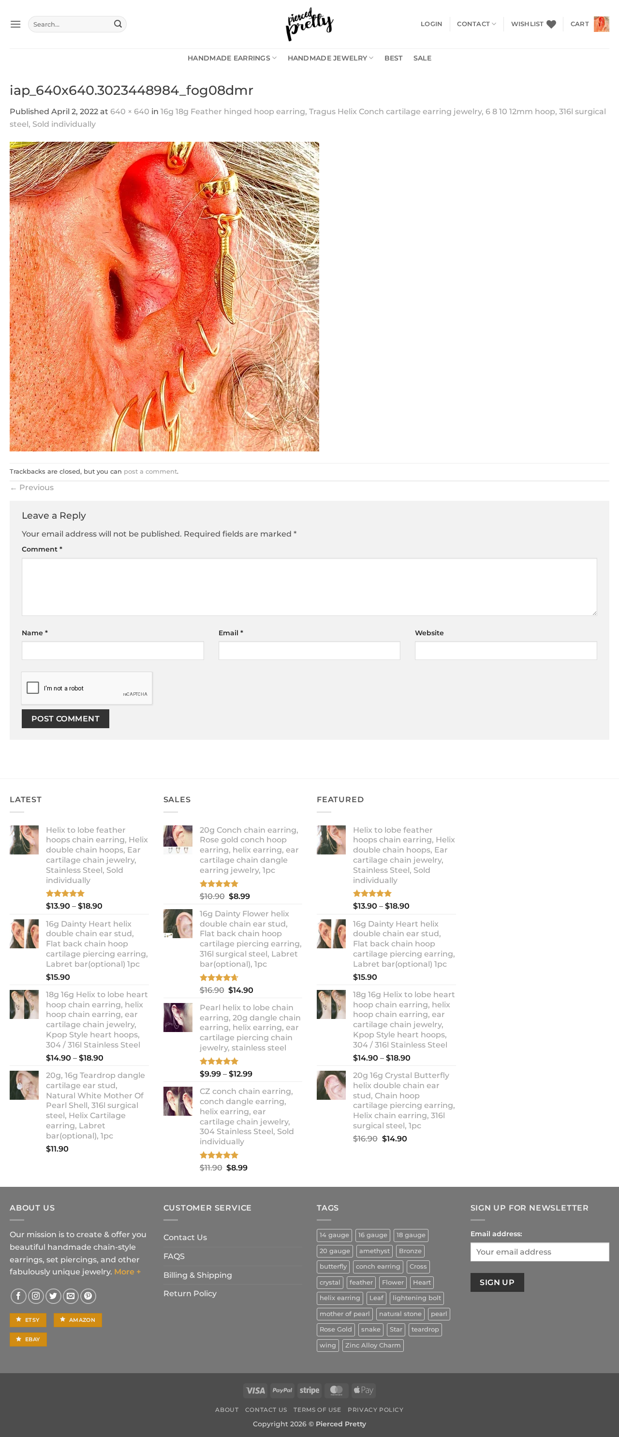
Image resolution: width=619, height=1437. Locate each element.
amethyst (374, 1251)
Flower (393, 1282)
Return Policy (190, 1293)
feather (361, 1282)
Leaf (376, 1298)
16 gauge (372, 1235)
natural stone (400, 1313)
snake (371, 1329)
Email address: (496, 1233)
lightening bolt (417, 1298)
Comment (42, 549)
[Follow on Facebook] (19, 1296)
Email (231, 633)
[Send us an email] (71, 1296)
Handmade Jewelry (328, 58)
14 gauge (334, 1235)
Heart (422, 1282)
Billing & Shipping (197, 1275)
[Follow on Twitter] (53, 1296)
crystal (330, 1282)
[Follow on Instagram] (36, 1296)
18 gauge (411, 1235)
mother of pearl (345, 1313)
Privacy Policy (376, 1409)
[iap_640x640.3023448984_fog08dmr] (164, 296)
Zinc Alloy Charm (373, 1345)
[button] (15, 24)
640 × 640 (129, 111)
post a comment (150, 471)
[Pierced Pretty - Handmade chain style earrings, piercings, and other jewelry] (309, 24)
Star (396, 1329)
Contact (473, 24)
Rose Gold (336, 1329)
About (226, 1409)
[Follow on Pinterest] (88, 1296)
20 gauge (335, 1251)
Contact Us (185, 1237)
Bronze (410, 1251)
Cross (418, 1266)
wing (328, 1345)
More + (127, 1271)
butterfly (333, 1266)
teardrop (425, 1329)
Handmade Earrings (229, 58)
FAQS (174, 1256)
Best (393, 58)
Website (429, 633)
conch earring (378, 1266)
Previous (32, 487)
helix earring (340, 1298)
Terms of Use (317, 1409)
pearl (439, 1313)
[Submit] (118, 24)
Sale (422, 58)
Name (35, 633)
